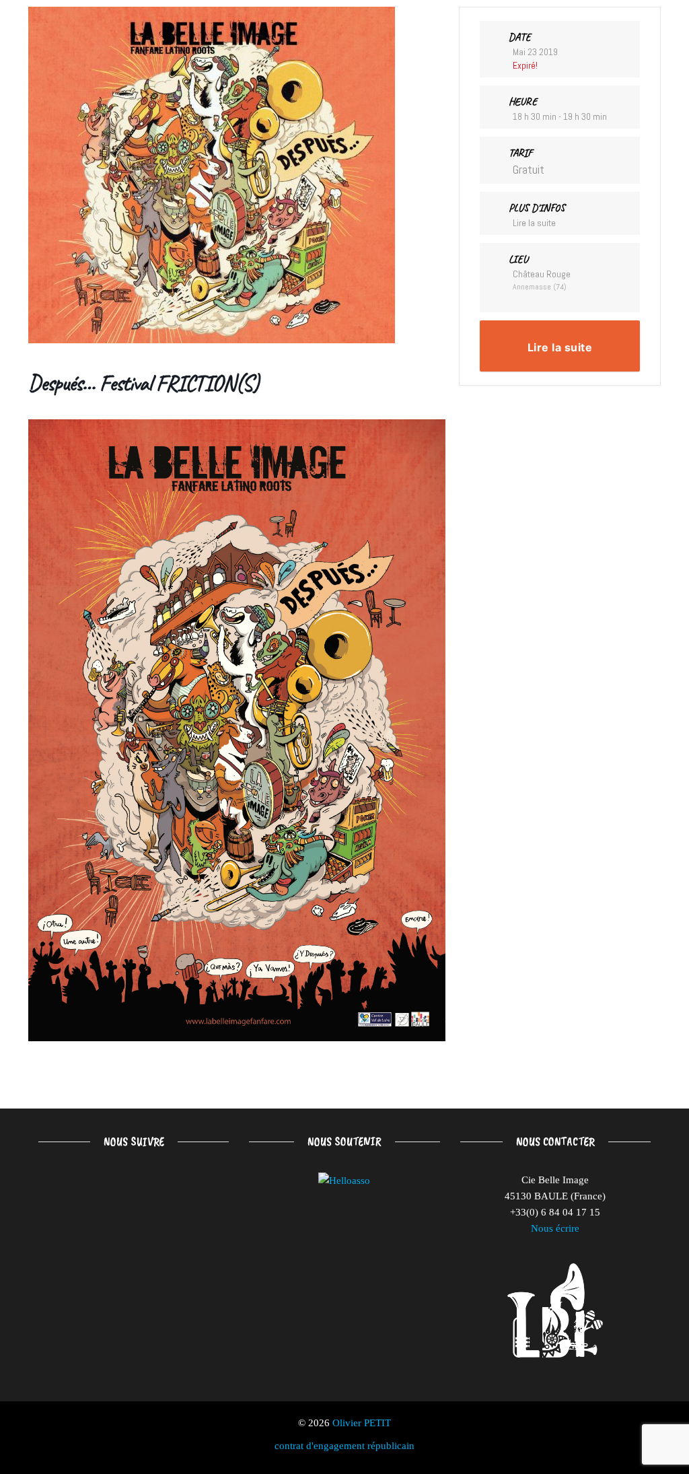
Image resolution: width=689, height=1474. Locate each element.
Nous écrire (555, 1228)
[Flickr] (184, 1194)
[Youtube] (67, 1253)
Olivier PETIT (361, 1422)
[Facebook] (67, 1194)
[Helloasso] (344, 1179)
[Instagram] (126, 1194)
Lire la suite (534, 223)
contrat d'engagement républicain (344, 1445)
